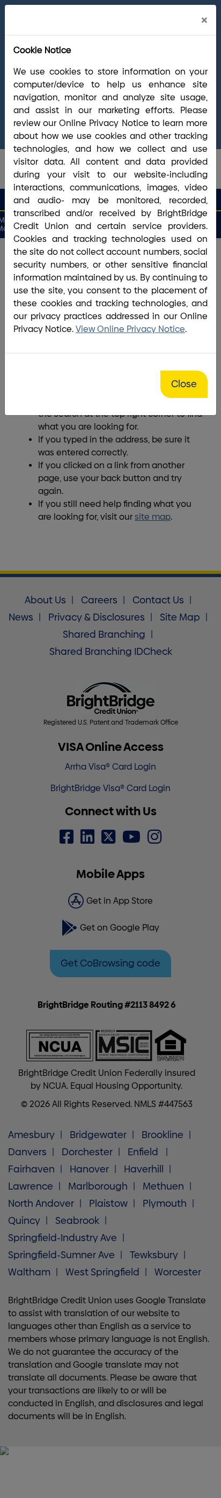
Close (184, 384)
